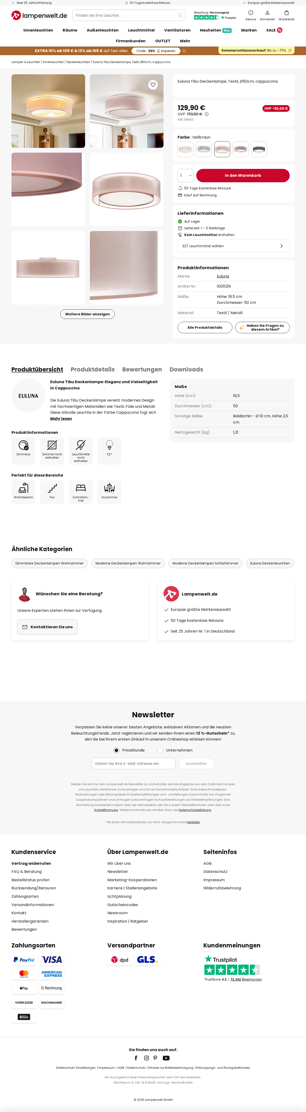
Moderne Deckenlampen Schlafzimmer (205, 563)
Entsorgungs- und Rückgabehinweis (223, 1068)
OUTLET (162, 41)
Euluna (223, 276)
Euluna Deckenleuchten (270, 563)
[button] (48, 189)
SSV (156, 50)
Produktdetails (93, 369)
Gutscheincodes (122, 905)
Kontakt (19, 913)
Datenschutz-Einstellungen (76, 1068)
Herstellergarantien (30, 921)
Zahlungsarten (25, 896)
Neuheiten (215, 30)
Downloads (186, 369)
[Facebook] (139, 1058)
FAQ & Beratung (26, 871)
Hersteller (193, 822)
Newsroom (117, 913)
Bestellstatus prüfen (30, 880)
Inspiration (117, 921)
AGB (207, 863)
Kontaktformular (106, 810)
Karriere (115, 888)
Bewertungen (142, 369)
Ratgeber (139, 921)
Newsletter (117, 871)
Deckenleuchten (78, 62)
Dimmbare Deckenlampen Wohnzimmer (50, 563)
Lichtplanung (119, 896)
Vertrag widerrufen (31, 863)
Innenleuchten (53, 62)
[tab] (37, 369)
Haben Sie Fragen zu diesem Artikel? (265, 327)
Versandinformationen (32, 905)
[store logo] (39, 15)
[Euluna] (28, 396)
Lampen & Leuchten (25, 62)
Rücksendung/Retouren (33, 888)
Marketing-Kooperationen (132, 880)
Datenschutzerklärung (195, 810)
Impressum (214, 880)
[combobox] (129, 15)
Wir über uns (119, 863)
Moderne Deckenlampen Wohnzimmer (128, 563)
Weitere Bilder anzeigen (87, 314)
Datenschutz (215, 871)
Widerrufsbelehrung (222, 888)
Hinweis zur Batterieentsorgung (170, 1068)
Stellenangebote (141, 888)
